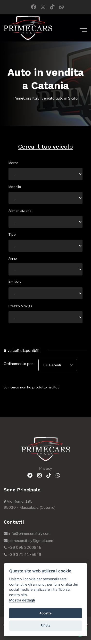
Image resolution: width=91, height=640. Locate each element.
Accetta (45, 613)
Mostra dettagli (22, 600)
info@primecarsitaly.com (29, 533)
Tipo (12, 234)
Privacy (45, 468)
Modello (14, 186)
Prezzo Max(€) (20, 306)
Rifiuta (45, 625)
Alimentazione (20, 210)
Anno (12, 258)
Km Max (14, 282)
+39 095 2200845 (24, 547)
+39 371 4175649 (24, 554)
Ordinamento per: (18, 363)
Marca (13, 163)
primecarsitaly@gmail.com (30, 540)
